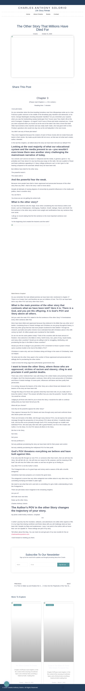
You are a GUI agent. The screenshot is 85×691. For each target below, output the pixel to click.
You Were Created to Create (26, 665)
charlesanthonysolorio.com (20, 534)
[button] (6, 684)
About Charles (38, 14)
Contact (56, 14)
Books (48, 14)
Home (28, 14)
